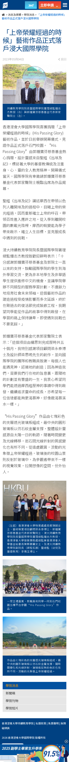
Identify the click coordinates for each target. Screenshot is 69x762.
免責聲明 (53, 723)
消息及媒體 (14, 14)
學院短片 (12, 708)
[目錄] (65, 5)
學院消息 (29, 14)
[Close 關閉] (65, 741)
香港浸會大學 (10, 723)
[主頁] (3, 14)
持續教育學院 (26, 723)
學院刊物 (12, 700)
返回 (63, 59)
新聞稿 (10, 693)
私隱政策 (41, 723)
